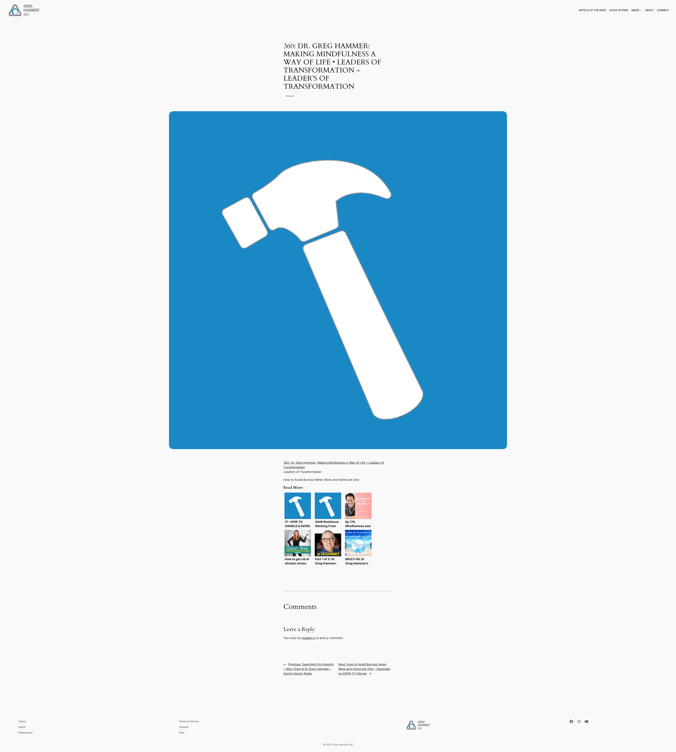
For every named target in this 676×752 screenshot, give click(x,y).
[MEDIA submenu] (641, 10)
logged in (308, 638)
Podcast (290, 96)
